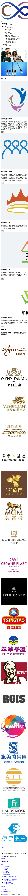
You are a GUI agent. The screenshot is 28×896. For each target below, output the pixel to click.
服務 (2, 864)
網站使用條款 (3, 891)
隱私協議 (9, 891)
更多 (2, 132)
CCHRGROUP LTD (8, 894)
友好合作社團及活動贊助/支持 (8, 876)
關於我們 (3, 858)
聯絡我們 (3, 886)
